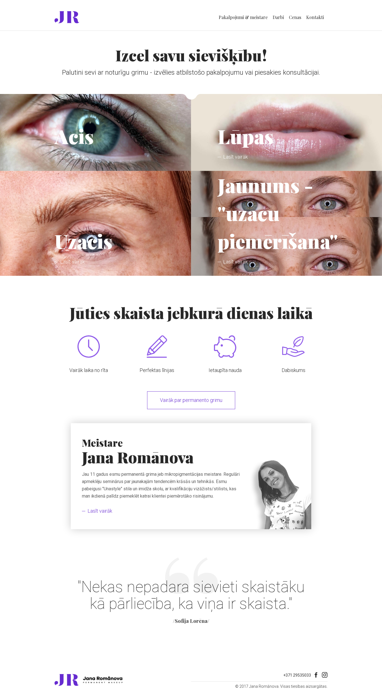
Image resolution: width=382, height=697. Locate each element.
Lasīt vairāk (100, 511)
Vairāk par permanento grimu (191, 400)
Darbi (278, 17)
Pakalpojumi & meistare (243, 17)
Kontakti (315, 17)
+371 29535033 (297, 675)
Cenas (295, 17)
